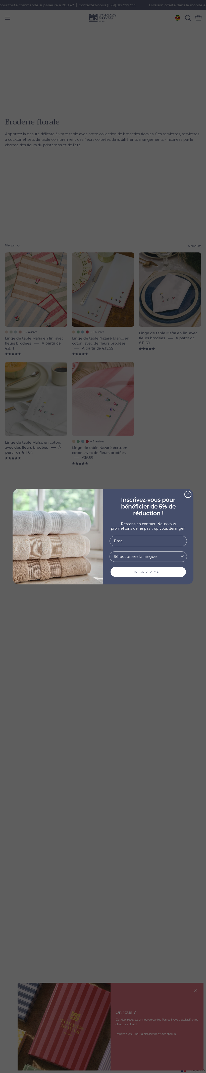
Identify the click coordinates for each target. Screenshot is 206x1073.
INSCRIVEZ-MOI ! (148, 572)
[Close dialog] (188, 494)
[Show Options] (182, 557)
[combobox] (147, 557)
